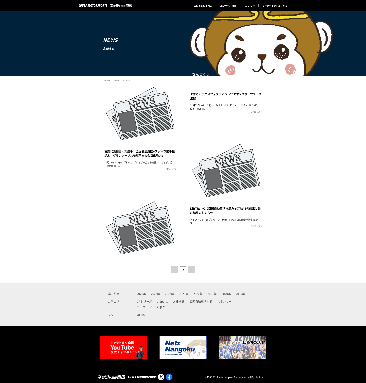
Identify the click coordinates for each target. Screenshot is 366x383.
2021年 (212, 294)
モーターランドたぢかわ (274, 5)
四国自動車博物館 (203, 5)
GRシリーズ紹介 (227, 5)
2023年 (183, 294)
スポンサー (249, 5)
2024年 (169, 294)
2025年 (155, 294)
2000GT (142, 315)
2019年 (240, 294)
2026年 (141, 294)
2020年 (226, 294)
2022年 (197, 294)
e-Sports (162, 301)
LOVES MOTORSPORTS (93, 5)
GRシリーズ (144, 301)
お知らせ (178, 301)
